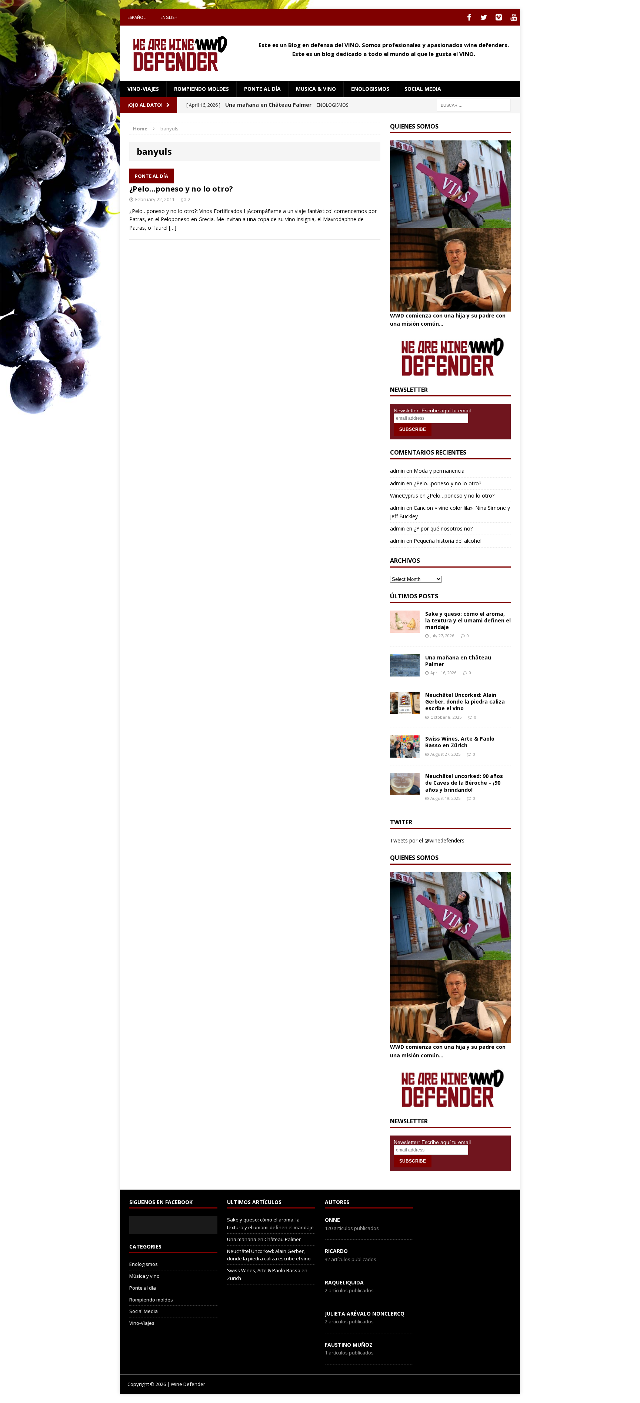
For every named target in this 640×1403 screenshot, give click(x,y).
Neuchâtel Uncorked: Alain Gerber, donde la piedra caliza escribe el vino (465, 701)
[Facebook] (469, 17)
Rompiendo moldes (201, 88)
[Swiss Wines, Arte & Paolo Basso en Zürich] (405, 753)
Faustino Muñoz (349, 1344)
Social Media (143, 1311)
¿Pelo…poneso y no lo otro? (181, 189)
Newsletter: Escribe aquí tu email (432, 410)
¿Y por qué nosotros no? (443, 528)
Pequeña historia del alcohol (447, 540)
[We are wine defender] (183, 53)
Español (136, 17)
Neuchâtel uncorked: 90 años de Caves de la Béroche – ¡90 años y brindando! (464, 782)
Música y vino (144, 1276)
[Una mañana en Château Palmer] (405, 672)
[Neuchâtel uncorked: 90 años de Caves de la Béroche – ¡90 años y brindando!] (405, 790)
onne (332, 1219)
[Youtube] (513, 17)
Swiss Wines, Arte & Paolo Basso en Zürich (459, 742)
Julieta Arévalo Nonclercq (364, 1313)
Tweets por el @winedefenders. (428, 840)
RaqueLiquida (344, 1282)
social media (422, 88)
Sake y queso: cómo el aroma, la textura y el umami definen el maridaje (468, 620)
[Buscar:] (474, 104)
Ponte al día (262, 88)
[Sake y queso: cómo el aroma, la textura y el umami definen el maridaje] (405, 628)
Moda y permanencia (439, 470)
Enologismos (370, 88)
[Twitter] (483, 17)
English (168, 17)
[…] (172, 227)
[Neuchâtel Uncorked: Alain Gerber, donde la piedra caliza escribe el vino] (405, 709)
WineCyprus (404, 495)
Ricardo (336, 1250)
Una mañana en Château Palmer (458, 661)
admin (397, 470)
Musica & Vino (316, 88)
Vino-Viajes (143, 88)
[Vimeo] (498, 17)
